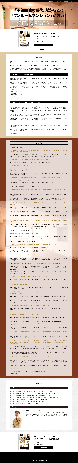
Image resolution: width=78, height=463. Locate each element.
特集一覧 (51, 458)
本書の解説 (51, 1)
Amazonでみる (73, 1)
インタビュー (59, 1)
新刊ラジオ (45, 458)
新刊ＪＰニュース (37, 458)
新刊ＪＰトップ (28, 458)
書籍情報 (66, 1)
